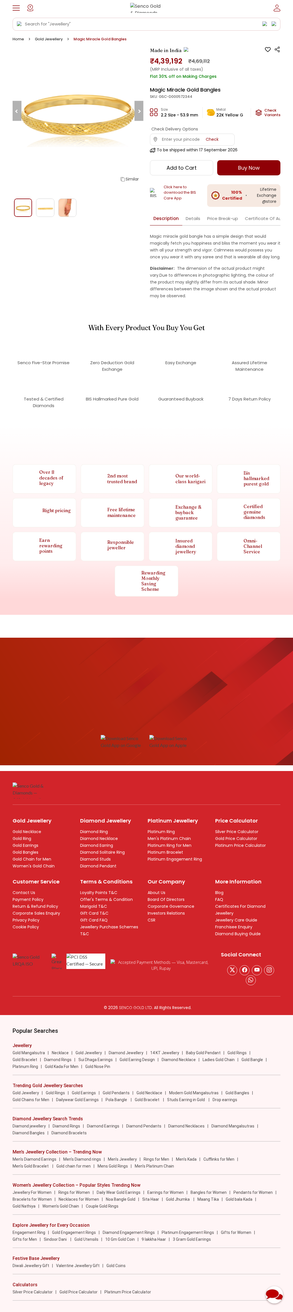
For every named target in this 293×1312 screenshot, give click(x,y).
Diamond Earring (96, 845)
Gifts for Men (25, 1239)
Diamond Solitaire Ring (102, 852)
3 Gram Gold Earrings (192, 1239)
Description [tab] (166, 218)
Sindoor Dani (56, 1239)
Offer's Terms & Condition (106, 899)
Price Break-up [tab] (222, 218)
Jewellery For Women (32, 1192)
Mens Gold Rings (113, 1166)
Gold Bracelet (25, 1059)
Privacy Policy (26, 920)
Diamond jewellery (29, 1126)
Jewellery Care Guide (236, 920)
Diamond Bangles (29, 1133)
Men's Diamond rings (82, 1159)
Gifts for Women (236, 1232)
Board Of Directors (166, 899)
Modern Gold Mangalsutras (194, 1093)
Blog (219, 892)
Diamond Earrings (103, 1126)
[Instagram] (257, 970)
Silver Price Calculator (236, 832)
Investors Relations (166, 913)
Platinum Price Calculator (240, 845)
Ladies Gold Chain (219, 1059)
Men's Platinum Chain (169, 838)
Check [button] (212, 139)
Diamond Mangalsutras (232, 1126)
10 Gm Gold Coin (120, 1239)
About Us (156, 892)
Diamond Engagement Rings (129, 1232)
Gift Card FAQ (94, 920)
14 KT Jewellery (164, 1053)
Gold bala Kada (239, 1199)
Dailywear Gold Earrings (77, 1099)
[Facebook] (244, 970)
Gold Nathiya (24, 1206)
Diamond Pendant (98, 866)
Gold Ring (22, 838)
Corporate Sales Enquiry (36, 913)
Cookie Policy (26, 927)
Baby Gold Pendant (203, 1053)
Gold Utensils (86, 1239)
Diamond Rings (58, 1059)
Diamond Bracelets (69, 1133)
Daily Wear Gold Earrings (118, 1192)
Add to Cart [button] (182, 167)
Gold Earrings (25, 845)
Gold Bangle (252, 1059)
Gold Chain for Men (32, 859)
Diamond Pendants (143, 1126)
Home (18, 39)
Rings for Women (74, 1192)
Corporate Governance (171, 906)
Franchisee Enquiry (233, 927)
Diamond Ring (94, 832)
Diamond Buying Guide (238, 934)
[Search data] (19, 24)
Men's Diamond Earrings (34, 1159)
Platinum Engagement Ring (175, 859)
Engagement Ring (29, 1232)
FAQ (219, 899)
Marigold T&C (93, 906)
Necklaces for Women (79, 1199)
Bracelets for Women (32, 1199)
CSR (151, 920)
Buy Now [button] (249, 167)
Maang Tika (208, 1199)
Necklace (60, 1053)
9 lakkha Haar (154, 1239)
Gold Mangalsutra (29, 1053)
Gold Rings (237, 1053)
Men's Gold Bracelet (31, 1166)
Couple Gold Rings (102, 1206)
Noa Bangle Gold (120, 1199)
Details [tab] (193, 218)
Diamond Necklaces (186, 1126)
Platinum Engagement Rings (188, 1232)
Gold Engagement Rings (74, 1232)
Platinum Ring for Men (169, 845)
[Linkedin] (251, 980)
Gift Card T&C (94, 913)
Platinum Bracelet (165, 852)
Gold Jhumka (178, 1199)
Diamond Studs (95, 859)
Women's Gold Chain (34, 866)
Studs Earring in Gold (186, 1099)
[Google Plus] (269, 970)
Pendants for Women (253, 1192)
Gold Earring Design (137, 1059)
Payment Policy (28, 899)
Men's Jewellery (122, 1159)
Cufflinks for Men (218, 1159)
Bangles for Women (209, 1192)
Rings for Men (156, 1159)
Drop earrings (225, 1099)
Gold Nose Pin (97, 1066)
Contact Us (24, 892)
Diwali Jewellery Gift (31, 1265)
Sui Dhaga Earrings (95, 1059)
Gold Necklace (27, 832)
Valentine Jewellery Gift (78, 1265)
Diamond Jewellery (126, 1053)
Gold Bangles (25, 852)
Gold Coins (116, 1265)
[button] (16, 8)
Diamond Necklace (99, 838)
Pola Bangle (117, 1099)
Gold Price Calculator (236, 838)
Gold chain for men (73, 1166)
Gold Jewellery (49, 39)
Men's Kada (186, 1159)
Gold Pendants (116, 1093)
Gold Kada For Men (61, 1066)
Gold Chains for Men (31, 1099)
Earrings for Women (165, 1192)
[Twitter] (232, 970)
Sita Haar (150, 1199)
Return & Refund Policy (35, 906)
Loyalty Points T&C (98, 892)
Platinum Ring (161, 832)
